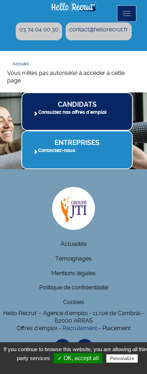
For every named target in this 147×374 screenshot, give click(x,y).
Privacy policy (77, 367)
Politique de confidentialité (73, 287)
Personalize (122, 358)
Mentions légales (73, 273)
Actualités (74, 244)
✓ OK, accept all (78, 358)
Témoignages (73, 258)
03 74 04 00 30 (39, 29)
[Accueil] (73, 7)
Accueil (20, 63)
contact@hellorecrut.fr (98, 29)
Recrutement (79, 328)
